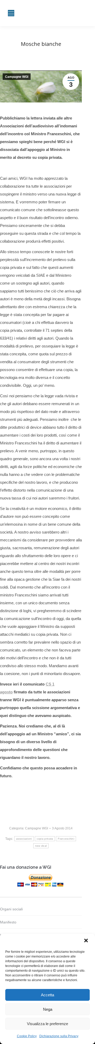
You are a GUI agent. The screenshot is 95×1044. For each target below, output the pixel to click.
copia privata (45, 838)
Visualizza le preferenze (47, 1023)
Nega (47, 1009)
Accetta (47, 995)
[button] (86, 941)
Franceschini (66, 838)
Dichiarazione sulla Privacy (58, 1036)
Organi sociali (11, 909)
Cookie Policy (27, 1036)
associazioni (24, 838)
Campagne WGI (16, 77)
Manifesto (8, 922)
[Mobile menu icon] (11, 13)
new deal (41, 845)
